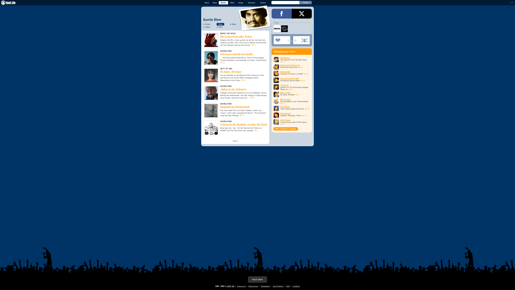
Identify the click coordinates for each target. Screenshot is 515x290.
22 (284, 62)
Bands (223, 3)
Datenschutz (253, 286)
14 (302, 67)
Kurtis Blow (212, 19)
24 (292, 89)
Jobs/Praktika (278, 286)
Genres (263, 3)
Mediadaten (265, 286)
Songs (240, 3)
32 (224, 63)
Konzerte (251, 3)
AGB (288, 286)
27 (307, 74)
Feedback (296, 286)
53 (308, 109)
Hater (294, 39)
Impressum (241, 286)
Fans (281, 39)
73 (243, 116)
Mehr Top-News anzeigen (285, 129)
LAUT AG (230, 286)
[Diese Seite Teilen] (282, 14)
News (215, 3)
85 (254, 98)
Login (512, 2)
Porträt (207, 24)
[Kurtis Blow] (255, 29)
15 (304, 81)
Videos (207, 27)
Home (207, 3)
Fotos (220, 27)
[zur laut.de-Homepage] (10, 2)
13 (305, 116)
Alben (232, 3)
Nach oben (257, 279)
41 (255, 45)
